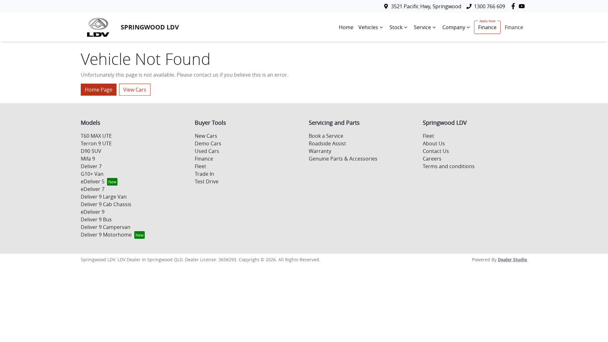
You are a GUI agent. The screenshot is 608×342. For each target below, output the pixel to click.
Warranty (320, 151)
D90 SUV (91, 151)
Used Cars (207, 151)
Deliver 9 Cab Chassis (106, 204)
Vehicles (368, 27)
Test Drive (206, 181)
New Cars (206, 135)
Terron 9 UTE (96, 143)
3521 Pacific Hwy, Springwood (426, 6)
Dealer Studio (512, 259)
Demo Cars (208, 143)
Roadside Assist (327, 143)
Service (422, 27)
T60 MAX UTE (96, 135)
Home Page (98, 89)
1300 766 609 (489, 6)
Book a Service (326, 135)
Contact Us (436, 151)
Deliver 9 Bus (96, 219)
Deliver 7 (91, 166)
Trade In (204, 173)
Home (346, 27)
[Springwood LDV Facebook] (514, 6)
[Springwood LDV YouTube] (523, 6)
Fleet (200, 166)
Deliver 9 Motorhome (106, 234)
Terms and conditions (449, 166)
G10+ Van (92, 173)
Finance (487, 27)
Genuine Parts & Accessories (343, 158)
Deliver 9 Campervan (105, 227)
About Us (434, 143)
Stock (396, 27)
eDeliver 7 (92, 189)
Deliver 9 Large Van (104, 196)
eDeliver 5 (92, 181)
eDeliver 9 (92, 211)
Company (453, 27)
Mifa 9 (88, 158)
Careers (432, 158)
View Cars (134, 89)
